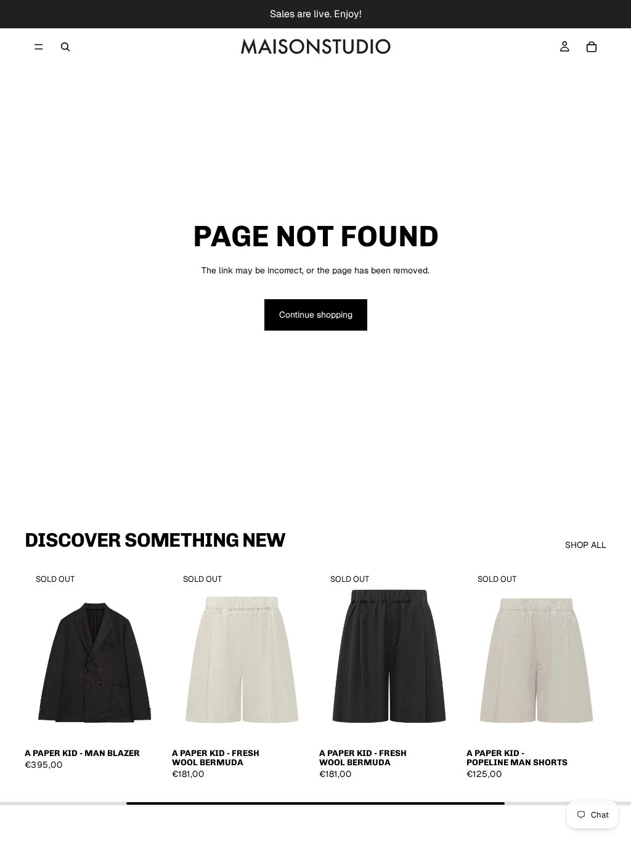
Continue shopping (315, 314)
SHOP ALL (585, 544)
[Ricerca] (65, 46)
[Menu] (39, 47)
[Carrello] (591, 46)
